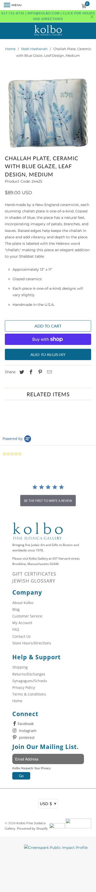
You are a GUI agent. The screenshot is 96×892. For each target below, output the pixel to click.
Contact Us (21, 636)
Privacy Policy (23, 687)
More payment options (48, 351)
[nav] (13, 5)
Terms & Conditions (29, 694)
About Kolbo (22, 602)
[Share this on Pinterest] (39, 372)
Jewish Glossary (33, 581)
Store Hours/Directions (31, 643)
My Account (22, 622)
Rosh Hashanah (34, 49)
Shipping (20, 667)
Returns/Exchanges (28, 674)
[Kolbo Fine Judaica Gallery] (48, 31)
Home (10, 49)
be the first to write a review (48, 501)
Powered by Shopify (32, 828)
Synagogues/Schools (29, 680)
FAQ (15, 629)
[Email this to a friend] (49, 372)
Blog (16, 609)
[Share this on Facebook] (30, 372)
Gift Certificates (34, 574)
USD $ (48, 803)
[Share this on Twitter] (21, 372)
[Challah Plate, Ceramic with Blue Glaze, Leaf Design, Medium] (48, 112)
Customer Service (27, 616)
